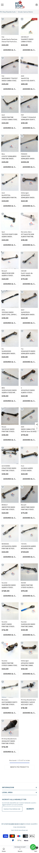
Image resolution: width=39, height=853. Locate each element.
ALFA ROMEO (6, 466)
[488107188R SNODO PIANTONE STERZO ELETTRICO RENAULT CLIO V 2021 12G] (29, 494)
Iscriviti (30, 809)
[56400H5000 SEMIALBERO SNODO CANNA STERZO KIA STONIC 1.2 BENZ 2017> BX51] (10, 338)
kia (3, 349)
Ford (22, 466)
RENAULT (5, 505)
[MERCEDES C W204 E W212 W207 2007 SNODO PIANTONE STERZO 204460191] (29, 689)
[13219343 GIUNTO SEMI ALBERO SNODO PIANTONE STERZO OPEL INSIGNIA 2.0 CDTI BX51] (10, 221)
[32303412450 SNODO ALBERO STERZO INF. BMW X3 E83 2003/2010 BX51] (10, 377)
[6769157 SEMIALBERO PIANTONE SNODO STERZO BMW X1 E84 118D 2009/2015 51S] (10, 143)
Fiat (3, 76)
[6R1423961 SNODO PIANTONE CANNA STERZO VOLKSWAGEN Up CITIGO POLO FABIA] (29, 650)
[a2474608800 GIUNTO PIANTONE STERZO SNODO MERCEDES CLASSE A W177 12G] (10, 689)
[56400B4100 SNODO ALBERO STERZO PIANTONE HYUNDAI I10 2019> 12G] (10, 572)
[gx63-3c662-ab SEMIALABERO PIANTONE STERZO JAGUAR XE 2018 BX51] (29, 260)
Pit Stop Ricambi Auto (8, 12)
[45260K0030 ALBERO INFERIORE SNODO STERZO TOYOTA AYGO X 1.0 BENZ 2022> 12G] (29, 533)
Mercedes (5, 700)
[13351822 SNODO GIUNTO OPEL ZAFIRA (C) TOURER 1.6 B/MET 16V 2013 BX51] (10, 299)
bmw (3, 154)
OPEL (3, 310)
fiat (3, 37)
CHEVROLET (25, 37)
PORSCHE (24, 154)
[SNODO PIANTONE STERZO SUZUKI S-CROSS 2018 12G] (29, 572)
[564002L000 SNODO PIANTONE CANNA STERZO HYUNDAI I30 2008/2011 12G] (29, 611)
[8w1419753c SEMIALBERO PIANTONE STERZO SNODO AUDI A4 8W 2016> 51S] (10, 182)
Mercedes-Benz (26, 232)
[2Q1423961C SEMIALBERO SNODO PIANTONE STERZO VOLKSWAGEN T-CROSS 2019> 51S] (29, 182)
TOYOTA (24, 544)
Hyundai (4, 583)
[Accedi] (36, 4)
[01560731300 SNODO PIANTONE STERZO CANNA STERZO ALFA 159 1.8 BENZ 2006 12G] (10, 455)
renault (4, 271)
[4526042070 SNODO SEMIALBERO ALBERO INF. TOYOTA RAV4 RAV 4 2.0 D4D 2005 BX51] (29, 338)
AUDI (22, 76)
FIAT (22, 115)
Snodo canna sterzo (25, 12)
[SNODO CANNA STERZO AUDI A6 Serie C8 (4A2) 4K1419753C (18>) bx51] (29, 416)
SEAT (22, 310)
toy (22, 349)
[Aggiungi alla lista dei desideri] (2, 19)
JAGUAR (23, 271)
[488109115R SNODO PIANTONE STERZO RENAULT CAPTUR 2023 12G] (10, 494)
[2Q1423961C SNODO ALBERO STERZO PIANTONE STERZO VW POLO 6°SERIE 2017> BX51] (29, 377)
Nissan (4, 427)
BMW (3, 388)
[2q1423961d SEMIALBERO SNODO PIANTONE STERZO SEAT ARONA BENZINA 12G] (29, 299)
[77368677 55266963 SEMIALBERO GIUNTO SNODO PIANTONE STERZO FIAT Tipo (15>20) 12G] (29, 104)
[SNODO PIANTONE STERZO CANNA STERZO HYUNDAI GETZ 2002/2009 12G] (10, 650)
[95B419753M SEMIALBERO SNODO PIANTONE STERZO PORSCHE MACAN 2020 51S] (29, 143)
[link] (20, 850)
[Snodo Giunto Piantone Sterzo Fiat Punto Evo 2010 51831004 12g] (10, 26)
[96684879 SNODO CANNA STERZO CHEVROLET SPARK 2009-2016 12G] (29, 26)
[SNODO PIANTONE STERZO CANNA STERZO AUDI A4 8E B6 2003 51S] (10, 104)
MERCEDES (5, 544)
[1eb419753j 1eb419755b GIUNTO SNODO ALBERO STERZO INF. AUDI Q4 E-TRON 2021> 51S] (29, 65)
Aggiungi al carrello (10, 50)
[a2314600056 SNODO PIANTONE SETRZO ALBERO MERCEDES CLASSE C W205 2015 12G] (10, 533)
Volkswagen (25, 193)
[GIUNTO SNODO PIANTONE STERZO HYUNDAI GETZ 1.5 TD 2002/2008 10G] (10, 611)
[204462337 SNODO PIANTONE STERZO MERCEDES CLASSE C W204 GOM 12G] (10, 728)
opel (3, 232)
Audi (3, 115)
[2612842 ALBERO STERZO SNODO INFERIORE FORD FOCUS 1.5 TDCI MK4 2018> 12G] (29, 455)
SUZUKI (23, 583)
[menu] (2, 5)
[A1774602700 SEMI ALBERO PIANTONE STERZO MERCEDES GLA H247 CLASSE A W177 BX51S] (29, 221)
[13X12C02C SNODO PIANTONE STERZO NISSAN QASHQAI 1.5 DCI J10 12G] (10, 416)
